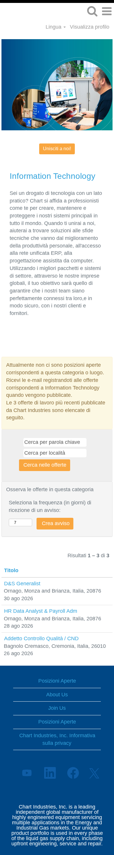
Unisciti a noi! (57, 148)
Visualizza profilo (89, 27)
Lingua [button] (54, 27)
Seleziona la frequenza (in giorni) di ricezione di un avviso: (50, 506)
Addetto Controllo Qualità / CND (41, 638)
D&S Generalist (22, 583)
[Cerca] (92, 11)
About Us (57, 695)
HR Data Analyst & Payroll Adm (40, 611)
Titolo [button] (11, 570)
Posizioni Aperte (57, 681)
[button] (106, 11)
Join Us (57, 708)
